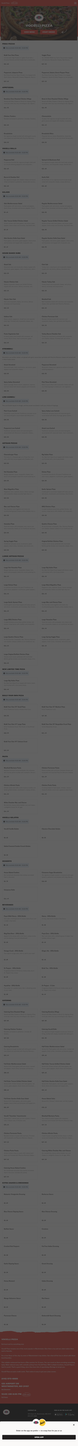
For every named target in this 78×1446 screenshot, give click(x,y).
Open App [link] (39, 1437)
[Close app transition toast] (74, 1425)
